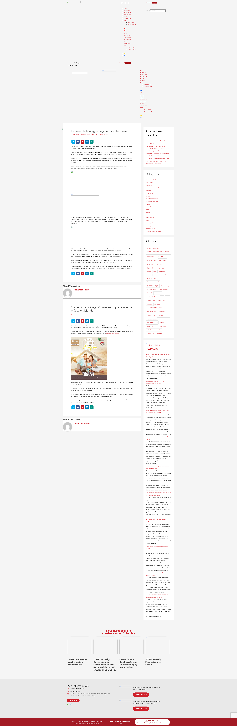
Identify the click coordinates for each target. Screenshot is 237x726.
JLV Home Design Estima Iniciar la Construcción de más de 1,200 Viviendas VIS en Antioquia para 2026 (158, 148)
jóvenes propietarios (163, 289)
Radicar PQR (131, 22)
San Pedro (157, 304)
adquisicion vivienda (151, 260)
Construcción (149, 193)
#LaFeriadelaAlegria (93, 134)
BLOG (125, 16)
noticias (83, 134)
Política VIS (161, 300)
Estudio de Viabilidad (152, 201)
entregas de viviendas (112, 333)
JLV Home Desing (151, 289)
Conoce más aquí (141, 694)
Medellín (149, 293)
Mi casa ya (158, 293)
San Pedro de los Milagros (154, 307)
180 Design (160, 256)
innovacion (164, 275)
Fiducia (148, 204)
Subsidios (162, 311)
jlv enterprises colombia (153, 282)
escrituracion (162, 271)
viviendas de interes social (154, 330)
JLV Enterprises (151, 278)
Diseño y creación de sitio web (118, 721)
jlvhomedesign (165, 286)
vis (154, 315)
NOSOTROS (127, 12)
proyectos (149, 304)
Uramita (149, 315)
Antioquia (162, 260)
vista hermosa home (152, 322)
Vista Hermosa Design (152, 319)
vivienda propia (152, 326)
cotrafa (149, 271)
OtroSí (147, 215)
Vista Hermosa (163, 315)
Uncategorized (150, 225)
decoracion (149, 196)
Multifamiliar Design (152, 296)
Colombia (150, 268)
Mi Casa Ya (149, 207)
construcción (161, 268)
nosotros (83, 314)
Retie (147, 220)
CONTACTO (127, 18)
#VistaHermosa (103, 134)
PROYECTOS (127, 14)
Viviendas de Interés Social (153, 231)
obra (162, 296)
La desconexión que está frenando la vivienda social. (77, 662)
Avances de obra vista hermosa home (156, 188)
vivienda (162, 322)
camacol (159, 264)
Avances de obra (150, 185)
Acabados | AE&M (151, 180)
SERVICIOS (127, 10)
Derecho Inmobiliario (152, 198)
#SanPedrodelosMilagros (153, 248)
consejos (148, 190)
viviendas (163, 326)
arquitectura (149, 182)
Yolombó (159, 333)
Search (148, 10)
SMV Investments (151, 311)
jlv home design (152, 286)
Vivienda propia (150, 228)
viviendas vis (150, 333)
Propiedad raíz (150, 217)
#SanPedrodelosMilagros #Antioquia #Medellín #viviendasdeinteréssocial (158, 252)
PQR (125, 20)
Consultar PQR (132, 24)
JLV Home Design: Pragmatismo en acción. (158, 158)
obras (167, 296)
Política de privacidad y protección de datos (86, 723)
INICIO (125, 8)
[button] (157, 8)
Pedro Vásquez (151, 300)
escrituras (149, 275)
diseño (154, 271)
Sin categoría (149, 223)
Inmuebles (156, 275)
